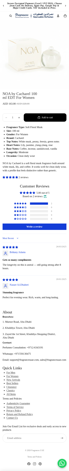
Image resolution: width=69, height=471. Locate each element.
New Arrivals (13, 379)
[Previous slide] (3, 5)
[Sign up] (62, 438)
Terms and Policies (34, 457)
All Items (11, 394)
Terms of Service (15, 407)
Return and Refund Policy (19, 414)
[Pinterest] (40, 464)
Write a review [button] (34, 226)
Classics (10, 390)
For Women (12, 376)
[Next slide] (65, 5)
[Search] (10, 15)
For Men (10, 372)
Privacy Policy (13, 410)
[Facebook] (29, 464)
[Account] (58, 15)
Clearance (11, 387)
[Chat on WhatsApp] (62, 463)
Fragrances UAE (37, 450)
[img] (10, 247)
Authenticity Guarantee (18, 403)
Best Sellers (12, 383)
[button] (11, 177)
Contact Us (12, 417)
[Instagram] (34, 464)
